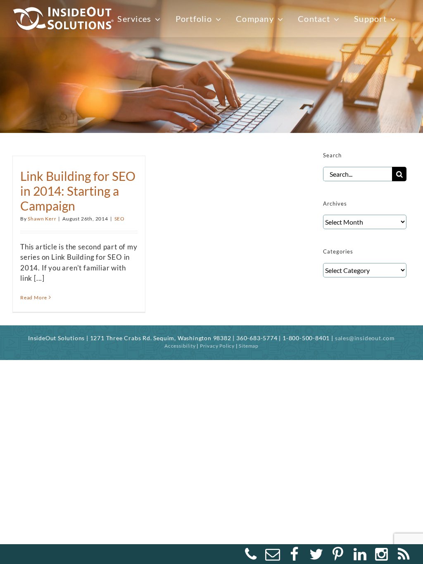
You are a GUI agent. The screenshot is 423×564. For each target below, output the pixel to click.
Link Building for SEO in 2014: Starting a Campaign (77, 190)
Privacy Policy (217, 346)
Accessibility (179, 346)
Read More (33, 297)
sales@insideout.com (365, 337)
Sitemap (249, 346)
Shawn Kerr (42, 219)
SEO (119, 219)
